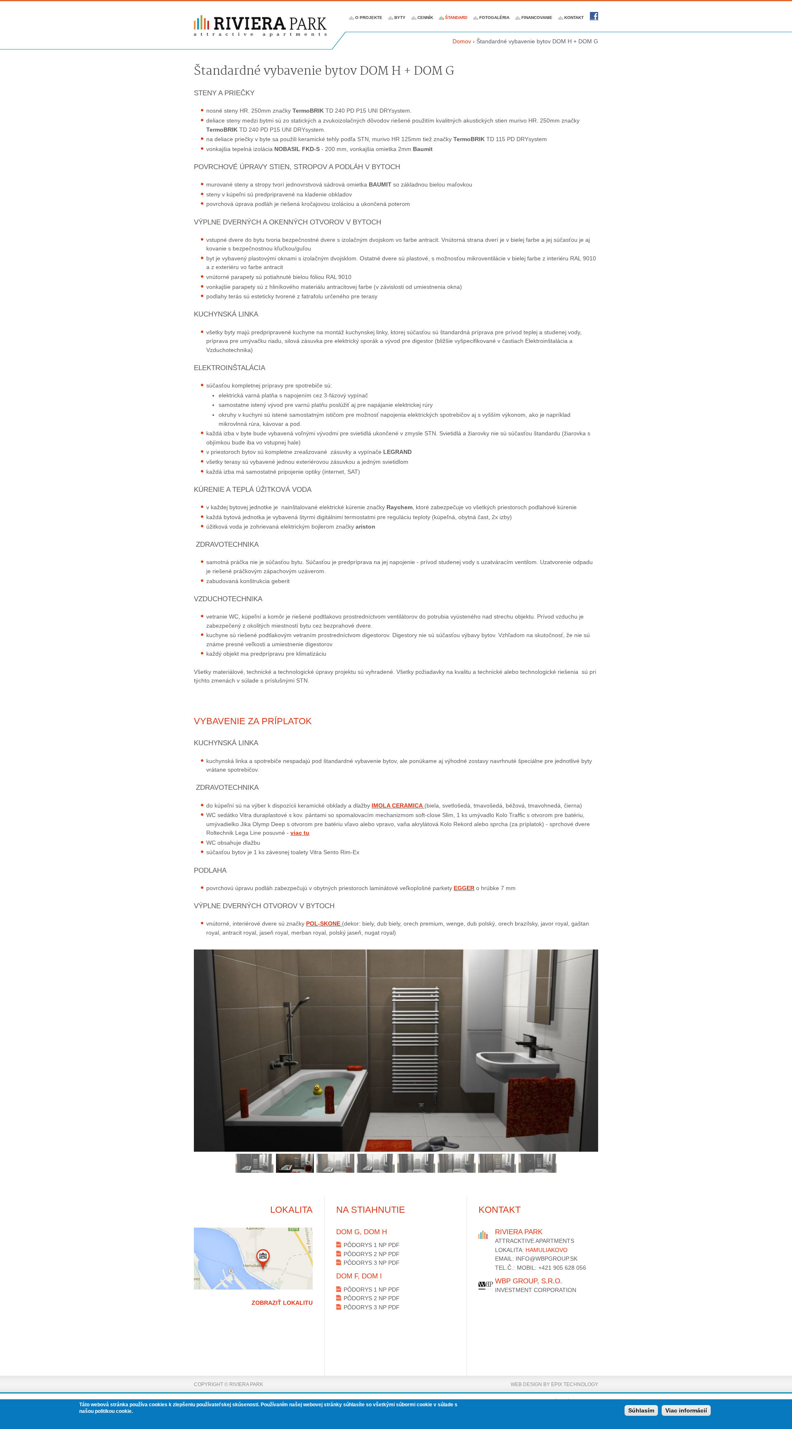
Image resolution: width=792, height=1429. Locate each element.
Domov (462, 41)
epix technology (574, 1384)
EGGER (464, 888)
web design (526, 1384)
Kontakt (574, 17)
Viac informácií (686, 1410)
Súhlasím (641, 1410)
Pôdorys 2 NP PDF (372, 1254)
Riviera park (594, 16)
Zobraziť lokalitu (282, 1302)
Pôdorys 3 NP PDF (372, 1262)
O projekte (368, 17)
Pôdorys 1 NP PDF (372, 1245)
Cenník (425, 17)
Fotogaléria (494, 17)
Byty (399, 17)
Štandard (456, 17)
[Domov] (260, 26)
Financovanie (536, 17)
